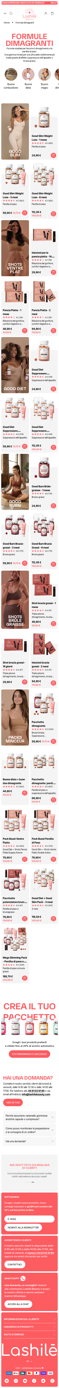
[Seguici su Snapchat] (43, 1381)
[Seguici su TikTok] (34, 1381)
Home (7, 22)
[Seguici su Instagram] (16, 1381)
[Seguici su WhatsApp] (52, 1381)
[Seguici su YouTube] (25, 1381)
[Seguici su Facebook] (7, 1381)
